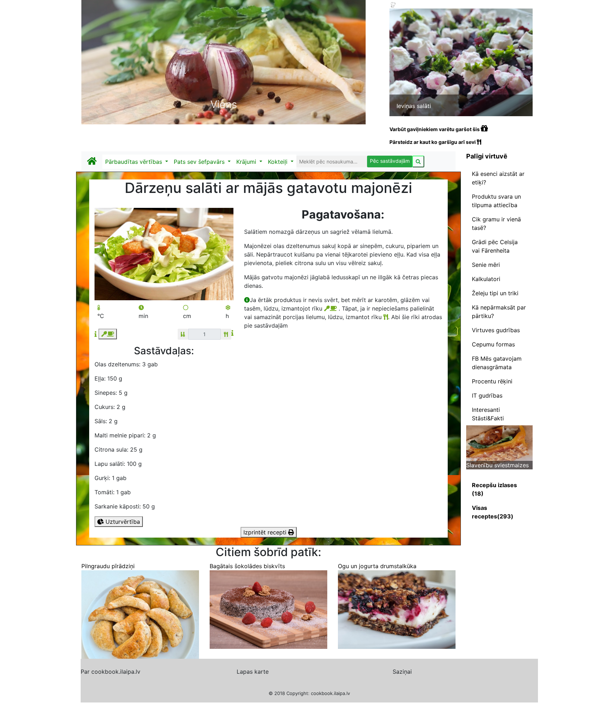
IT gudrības (487, 395)
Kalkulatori (486, 278)
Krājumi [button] (247, 161)
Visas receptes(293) (492, 512)
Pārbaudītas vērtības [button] (134, 161)
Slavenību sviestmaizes (497, 465)
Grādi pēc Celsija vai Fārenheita (495, 246)
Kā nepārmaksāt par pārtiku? (499, 311)
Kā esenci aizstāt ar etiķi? (498, 178)
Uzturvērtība (122, 521)
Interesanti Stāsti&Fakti (488, 414)
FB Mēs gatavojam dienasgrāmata (497, 363)
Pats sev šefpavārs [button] (200, 161)
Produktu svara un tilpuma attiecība (496, 201)
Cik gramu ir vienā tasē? (496, 223)
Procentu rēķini (492, 381)
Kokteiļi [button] (278, 161)
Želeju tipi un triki (495, 293)
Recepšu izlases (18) (494, 489)
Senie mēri (486, 264)
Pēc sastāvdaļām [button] (390, 161)
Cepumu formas (493, 344)
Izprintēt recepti (265, 532)
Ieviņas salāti (414, 105)
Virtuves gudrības (496, 330)
